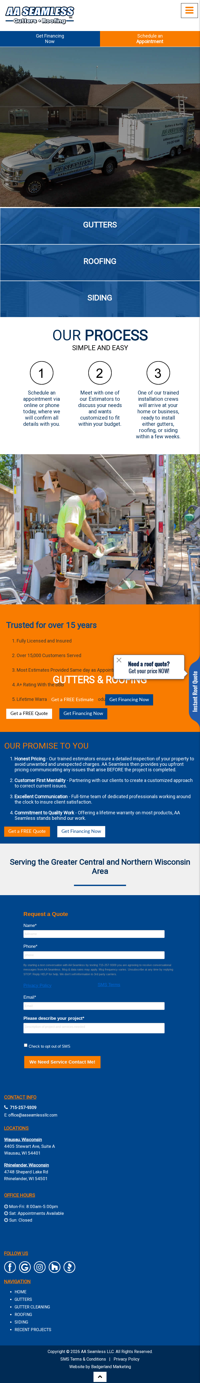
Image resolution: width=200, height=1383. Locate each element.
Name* (30, 925)
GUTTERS (23, 1299)
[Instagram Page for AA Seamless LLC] (40, 1270)
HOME (20, 1291)
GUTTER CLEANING (32, 1307)
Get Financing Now (129, 699)
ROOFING (23, 1314)
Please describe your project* (53, 1018)
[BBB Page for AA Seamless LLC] (69, 1270)
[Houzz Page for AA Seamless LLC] (54, 1270)
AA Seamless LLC (97, 1351)
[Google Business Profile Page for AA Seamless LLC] (25, 1270)
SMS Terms (109, 984)
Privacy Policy (37, 985)
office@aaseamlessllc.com (32, 1115)
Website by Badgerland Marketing (100, 1366)
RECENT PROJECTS (33, 1329)
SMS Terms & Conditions (83, 1359)
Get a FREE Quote (27, 831)
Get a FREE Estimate (72, 699)
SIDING (21, 1322)
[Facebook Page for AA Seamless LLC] (10, 1270)
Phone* (30, 946)
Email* (29, 997)
